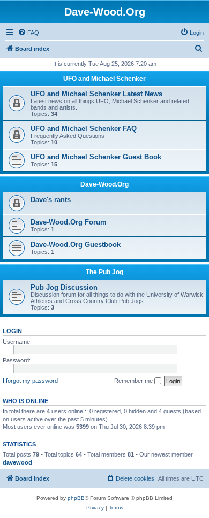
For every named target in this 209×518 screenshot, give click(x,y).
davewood (17, 462)
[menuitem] (28, 32)
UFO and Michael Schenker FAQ (84, 129)
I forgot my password (30, 380)
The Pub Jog (104, 272)
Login (12, 331)
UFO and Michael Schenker (104, 78)
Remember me (134, 380)
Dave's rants (51, 200)
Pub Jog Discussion (64, 287)
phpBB (76, 498)
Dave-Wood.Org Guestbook (76, 245)
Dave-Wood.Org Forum (69, 222)
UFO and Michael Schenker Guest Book (96, 157)
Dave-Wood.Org (104, 184)
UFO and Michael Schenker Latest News (96, 94)
